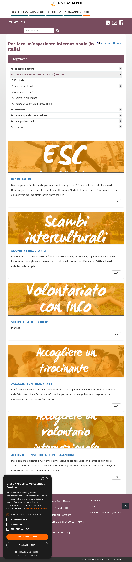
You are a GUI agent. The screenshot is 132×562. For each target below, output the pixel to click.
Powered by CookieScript (27, 555)
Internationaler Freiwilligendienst (106, 512)
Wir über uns (20, 12)
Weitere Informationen (36, 508)
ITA (10, 22)
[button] (27, 551)
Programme (72, 12)
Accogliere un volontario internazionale (32, 103)
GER (16, 22)
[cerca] (57, 30)
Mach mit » (94, 500)
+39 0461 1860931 (61, 508)
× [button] (47, 478)
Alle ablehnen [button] (27, 545)
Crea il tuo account (114, 559)
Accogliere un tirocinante (24, 98)
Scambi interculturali (22, 86)
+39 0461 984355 (60, 501)
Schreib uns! (54, 12)
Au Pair (92, 506)
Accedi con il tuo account (92, 559)
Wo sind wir (37, 12)
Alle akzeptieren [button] (27, 536)
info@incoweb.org (61, 515)
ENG (23, 22)
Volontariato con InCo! (23, 92)
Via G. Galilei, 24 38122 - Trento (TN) (66, 523)
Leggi (116, 201)
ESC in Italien (18, 80)
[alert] (27, 517)
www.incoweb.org (61, 532)
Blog (87, 12)
